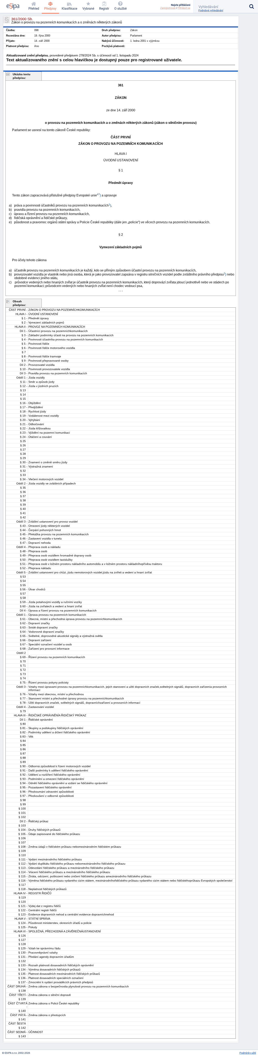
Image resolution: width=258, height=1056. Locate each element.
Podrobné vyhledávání (210, 10)
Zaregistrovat (167, 7)
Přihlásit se (184, 7)
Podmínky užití (247, 1052)
